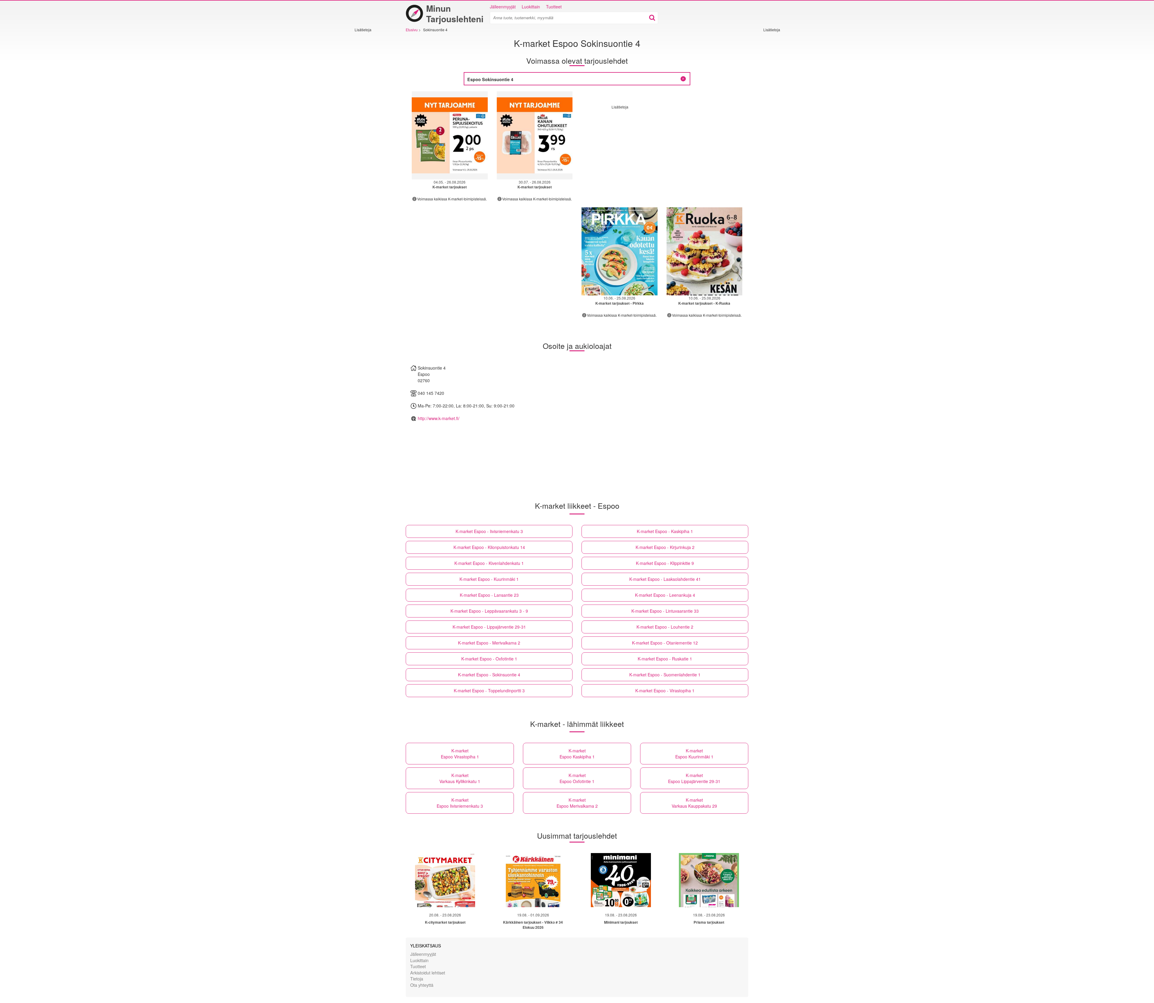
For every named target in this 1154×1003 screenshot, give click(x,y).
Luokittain (531, 7)
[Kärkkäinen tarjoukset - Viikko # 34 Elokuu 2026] (533, 880)
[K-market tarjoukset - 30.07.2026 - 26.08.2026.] (535, 135)
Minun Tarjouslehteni (455, 13)
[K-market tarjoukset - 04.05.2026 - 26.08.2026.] (450, 135)
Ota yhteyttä (421, 985)
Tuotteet (554, 7)
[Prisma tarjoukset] (709, 880)
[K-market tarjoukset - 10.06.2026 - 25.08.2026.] (620, 251)
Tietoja (416, 978)
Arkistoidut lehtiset (427, 972)
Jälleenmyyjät (503, 7)
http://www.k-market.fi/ (438, 418)
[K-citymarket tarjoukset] (445, 880)
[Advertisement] (373, 122)
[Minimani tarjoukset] (621, 880)
